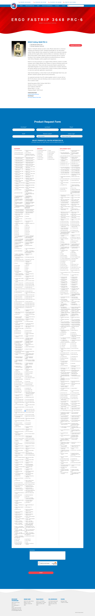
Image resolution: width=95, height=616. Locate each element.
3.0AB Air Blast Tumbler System (30, 279)
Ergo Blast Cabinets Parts (76, 182)
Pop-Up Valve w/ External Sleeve (65, 349)
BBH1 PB (16, 227)
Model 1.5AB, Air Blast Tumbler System (19, 181)
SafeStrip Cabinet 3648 (19, 284)
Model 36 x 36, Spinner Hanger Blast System (19, 167)
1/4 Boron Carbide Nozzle (65, 258)
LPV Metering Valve (75, 228)
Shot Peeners (28, 420)
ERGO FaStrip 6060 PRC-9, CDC (20, 289)
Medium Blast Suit (75, 330)
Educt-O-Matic (28, 540)
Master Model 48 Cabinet (30, 346)
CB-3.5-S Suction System (30, 280)
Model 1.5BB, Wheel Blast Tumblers (30, 188)
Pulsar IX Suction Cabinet (30, 443)
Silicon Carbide (51, 153)
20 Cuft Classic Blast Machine (29, 462)
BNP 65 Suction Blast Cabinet (19, 451)
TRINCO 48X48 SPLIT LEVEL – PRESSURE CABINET (18, 361)
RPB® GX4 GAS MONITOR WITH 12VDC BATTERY (76, 160)
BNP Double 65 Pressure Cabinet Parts (76, 217)
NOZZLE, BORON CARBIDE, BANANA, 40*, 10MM (76, 310)
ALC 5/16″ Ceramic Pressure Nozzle (75, 439)
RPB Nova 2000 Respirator (28, 261)
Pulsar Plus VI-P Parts (75, 224)
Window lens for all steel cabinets (76, 235)
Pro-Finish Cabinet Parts (76, 178)
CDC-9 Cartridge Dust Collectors (29, 395)
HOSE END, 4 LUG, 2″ (64, 162)
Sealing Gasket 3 (74, 388)
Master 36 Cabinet (29, 349)
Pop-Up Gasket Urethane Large (65, 302)
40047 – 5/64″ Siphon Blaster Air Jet (65, 408)
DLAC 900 (17, 228)
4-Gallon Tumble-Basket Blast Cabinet (19, 324)
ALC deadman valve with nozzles (65, 389)
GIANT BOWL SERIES (19, 374)
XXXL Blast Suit (74, 334)
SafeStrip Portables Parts (76, 189)
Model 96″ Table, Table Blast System (19, 169)
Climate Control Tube (19, 482)
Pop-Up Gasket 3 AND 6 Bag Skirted (76, 302)
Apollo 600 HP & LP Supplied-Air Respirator (30, 486)
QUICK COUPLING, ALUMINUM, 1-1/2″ (75, 287)
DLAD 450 (17, 234)
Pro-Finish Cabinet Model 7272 (19, 407)
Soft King (17, 442)
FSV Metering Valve (75, 230)
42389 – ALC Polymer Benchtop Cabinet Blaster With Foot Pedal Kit (29, 252)
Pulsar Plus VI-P (28, 328)
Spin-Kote (27, 496)
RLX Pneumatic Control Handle (65, 461)
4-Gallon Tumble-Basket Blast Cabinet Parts (76, 202)
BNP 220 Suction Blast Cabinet (30, 458)
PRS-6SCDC (17, 268)
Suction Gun (17, 496)
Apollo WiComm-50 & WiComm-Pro (19, 486)
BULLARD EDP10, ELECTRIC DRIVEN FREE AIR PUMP (29, 194)
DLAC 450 (17, 230)
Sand (38, 5)
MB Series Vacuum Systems (18, 503)
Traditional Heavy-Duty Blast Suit (30, 476)
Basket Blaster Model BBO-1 (19, 419)
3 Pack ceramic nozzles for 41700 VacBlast (65, 427)
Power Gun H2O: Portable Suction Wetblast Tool (30, 312)
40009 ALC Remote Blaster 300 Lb (18, 517)
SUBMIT (41, 572)
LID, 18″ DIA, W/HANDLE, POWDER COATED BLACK (76, 322)
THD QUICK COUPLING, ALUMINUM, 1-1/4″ (65, 289)
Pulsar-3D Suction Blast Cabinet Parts (65, 226)
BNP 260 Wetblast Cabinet (30, 455)
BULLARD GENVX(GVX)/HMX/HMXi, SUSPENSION (65, 379)
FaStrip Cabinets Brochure (33, 94)
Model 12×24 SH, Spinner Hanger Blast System (30, 165)
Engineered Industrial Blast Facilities (19, 434)
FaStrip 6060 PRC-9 (18, 287)
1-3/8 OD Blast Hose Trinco (75, 275)
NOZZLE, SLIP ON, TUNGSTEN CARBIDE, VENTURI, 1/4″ (74, 315)
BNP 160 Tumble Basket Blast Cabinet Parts (65, 200)
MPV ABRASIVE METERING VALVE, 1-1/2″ (65, 308)
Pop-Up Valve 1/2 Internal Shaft (65, 351)
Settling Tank (28, 379)
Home (21, 5)
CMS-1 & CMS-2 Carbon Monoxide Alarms (30, 481)
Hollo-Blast (17, 540)
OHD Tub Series (28, 218)
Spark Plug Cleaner (29, 245)
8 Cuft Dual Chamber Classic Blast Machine (29, 465)
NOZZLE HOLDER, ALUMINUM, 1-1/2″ (64, 282)
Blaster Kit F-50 (18, 509)
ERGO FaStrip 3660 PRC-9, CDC (20, 300)
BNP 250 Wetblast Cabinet (19, 457)
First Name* (23, 127)
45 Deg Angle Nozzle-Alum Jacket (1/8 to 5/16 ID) (76, 433)
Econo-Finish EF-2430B (30, 414)
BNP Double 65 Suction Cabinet (19, 446)
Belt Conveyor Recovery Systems (19, 432)
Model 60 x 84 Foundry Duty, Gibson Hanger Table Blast (30, 155)
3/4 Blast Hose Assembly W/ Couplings (76, 338)
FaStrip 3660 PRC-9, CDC (30, 296)
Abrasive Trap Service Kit (65, 342)
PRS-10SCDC (17, 265)
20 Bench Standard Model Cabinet (19, 354)
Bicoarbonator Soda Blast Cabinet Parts (65, 195)
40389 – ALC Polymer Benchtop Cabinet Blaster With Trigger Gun (19, 537)
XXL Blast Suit (63, 334)
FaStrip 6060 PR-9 (29, 287)
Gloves (62, 335)
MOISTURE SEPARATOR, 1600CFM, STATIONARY (19, 210)
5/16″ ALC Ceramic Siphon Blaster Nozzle (65, 406)
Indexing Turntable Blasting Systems (18, 317)
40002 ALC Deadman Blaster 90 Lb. (19, 512)
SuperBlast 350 (28, 388)
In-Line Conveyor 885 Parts (64, 181)
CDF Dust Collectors (29, 431)
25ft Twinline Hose (75, 398)
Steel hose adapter (64, 395)
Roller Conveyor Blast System (29, 151)
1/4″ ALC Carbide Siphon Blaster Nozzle (76, 406)
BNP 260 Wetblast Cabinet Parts (76, 207)
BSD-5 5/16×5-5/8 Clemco (76, 350)
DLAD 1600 (28, 231)
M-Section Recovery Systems (29, 427)
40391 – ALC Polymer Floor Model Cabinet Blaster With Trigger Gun (29, 524)
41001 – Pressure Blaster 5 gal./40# (30, 517)
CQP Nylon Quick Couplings (64, 468)
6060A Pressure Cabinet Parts (76, 195)
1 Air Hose (63, 346)
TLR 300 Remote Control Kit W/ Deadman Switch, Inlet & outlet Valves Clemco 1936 (75, 192)
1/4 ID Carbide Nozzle (65, 274)
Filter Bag (62, 242)
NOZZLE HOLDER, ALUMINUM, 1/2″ (64, 277)
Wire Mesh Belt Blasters (19, 154)
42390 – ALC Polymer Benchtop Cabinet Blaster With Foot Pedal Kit (19, 255)
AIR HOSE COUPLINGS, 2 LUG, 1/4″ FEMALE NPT (76, 172)
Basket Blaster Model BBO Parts (65, 177)
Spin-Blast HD (28, 539)
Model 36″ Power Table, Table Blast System (30, 179)
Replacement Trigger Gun (76, 237)
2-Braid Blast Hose (75, 356)
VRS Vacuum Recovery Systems (30, 274)
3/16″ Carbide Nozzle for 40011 (65, 430)
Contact (63, 5)
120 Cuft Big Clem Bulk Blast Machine (19, 474)
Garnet (50, 150)
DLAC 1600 (28, 227)
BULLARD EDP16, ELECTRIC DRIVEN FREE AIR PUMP (29, 190)
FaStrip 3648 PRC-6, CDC (19, 301)
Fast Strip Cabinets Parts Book (34, 97)
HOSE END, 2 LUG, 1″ (75, 163)
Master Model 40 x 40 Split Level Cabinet (19, 349)
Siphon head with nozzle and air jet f (65, 384)
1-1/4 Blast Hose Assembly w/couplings (65, 340)
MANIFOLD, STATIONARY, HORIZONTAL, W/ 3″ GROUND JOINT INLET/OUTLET (29, 207)
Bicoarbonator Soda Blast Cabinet (30, 440)
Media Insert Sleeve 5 (64, 267)
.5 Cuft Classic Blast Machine (18, 472)
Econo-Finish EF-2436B (19, 414)
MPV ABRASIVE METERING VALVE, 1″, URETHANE (64, 305)
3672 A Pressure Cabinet (30, 433)
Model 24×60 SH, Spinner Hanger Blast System (19, 162)
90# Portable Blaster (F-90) (30, 505)
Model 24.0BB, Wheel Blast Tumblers (30, 181)
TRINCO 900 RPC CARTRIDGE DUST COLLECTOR (28, 367)
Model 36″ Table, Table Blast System (19, 179)
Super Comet (17, 539)
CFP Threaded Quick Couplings (64, 473)
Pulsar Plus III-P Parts (65, 224)
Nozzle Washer (74, 254)
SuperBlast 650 (18, 388)
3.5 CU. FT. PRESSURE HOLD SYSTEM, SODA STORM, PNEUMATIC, (18, 240)
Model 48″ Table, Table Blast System (30, 176)
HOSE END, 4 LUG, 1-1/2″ (76, 162)
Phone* (71, 127)
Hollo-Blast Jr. (28, 502)
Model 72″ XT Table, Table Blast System (30, 172)
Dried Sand (40, 156)
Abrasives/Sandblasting (47, 5)
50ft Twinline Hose (64, 397)
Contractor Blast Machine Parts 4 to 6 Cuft (76, 226)
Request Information (75, 45)
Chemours (50, 156)
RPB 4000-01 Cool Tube (30, 259)
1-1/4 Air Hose (74, 346)
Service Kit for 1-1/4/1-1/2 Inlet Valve (76, 443)
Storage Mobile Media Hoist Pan (19, 379)
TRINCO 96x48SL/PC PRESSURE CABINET (19, 357)
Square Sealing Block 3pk (65, 394)
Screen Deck (28, 381)
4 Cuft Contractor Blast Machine (19, 462)
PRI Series (27, 374)
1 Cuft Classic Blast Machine (29, 469)
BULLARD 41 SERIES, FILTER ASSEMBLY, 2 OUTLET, (18, 203)
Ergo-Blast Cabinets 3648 (19, 306)
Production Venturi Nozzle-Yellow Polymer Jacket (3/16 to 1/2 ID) (74, 424)
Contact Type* (71, 133)
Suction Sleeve (63, 264)
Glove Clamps (74, 242)
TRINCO (62, 254)
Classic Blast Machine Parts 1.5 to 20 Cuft (65, 228)
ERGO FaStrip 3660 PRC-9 (30, 299)
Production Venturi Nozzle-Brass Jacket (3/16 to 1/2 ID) (75, 427)
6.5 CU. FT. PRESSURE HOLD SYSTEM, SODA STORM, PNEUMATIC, (29, 237)
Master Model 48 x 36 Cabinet (29, 345)
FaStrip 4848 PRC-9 (29, 291)
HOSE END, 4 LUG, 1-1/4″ (65, 163)
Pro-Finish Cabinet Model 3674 (30, 403)
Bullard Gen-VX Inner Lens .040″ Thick (65, 371)
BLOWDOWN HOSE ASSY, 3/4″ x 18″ (65, 297)
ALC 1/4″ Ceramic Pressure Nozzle (64, 446)
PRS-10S (27, 265)
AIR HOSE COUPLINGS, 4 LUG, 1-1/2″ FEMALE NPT (65, 168)
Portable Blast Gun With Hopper (19, 501)
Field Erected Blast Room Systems (19, 308)
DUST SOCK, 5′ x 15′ (64, 292)
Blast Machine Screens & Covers (19, 493)
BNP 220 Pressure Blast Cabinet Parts (65, 205)
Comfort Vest (17, 480)
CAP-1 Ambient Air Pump (30, 484)
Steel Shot (40, 153)
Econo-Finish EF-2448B (30, 284)
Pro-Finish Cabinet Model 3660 (19, 403)
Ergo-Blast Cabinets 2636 (30, 306)
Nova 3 (16, 263)
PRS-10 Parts (74, 188)
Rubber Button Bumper (65, 458)
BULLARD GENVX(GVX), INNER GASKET (76, 151)
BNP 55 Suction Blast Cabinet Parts (19, 214)
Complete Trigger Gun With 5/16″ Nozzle (65, 386)
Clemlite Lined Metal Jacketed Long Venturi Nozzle (74, 470)
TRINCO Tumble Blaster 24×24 (30, 334)
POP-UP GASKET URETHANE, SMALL (64, 300)
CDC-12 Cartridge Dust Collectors (19, 398)
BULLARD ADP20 (18, 189)
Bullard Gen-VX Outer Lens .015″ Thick (76, 368)
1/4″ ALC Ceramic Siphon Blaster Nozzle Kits (76, 421)
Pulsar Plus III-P (18, 330)
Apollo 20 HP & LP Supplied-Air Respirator (30, 488)
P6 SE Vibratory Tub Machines (18, 221)
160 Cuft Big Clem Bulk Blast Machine (30, 472)
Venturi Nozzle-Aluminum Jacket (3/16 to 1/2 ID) (76, 408)
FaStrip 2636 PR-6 (18, 410)
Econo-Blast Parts (64, 188)
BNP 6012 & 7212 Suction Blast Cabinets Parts (65, 212)
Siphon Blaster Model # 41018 (19, 507)
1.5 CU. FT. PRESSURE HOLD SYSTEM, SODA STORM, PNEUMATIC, (29, 240)
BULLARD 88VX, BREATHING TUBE (75, 373)
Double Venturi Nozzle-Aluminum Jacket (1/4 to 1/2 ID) (75, 430)
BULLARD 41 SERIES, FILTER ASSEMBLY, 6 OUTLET (18, 200)
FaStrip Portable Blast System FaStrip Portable (19, 274)
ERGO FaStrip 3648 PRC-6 (37, 42)
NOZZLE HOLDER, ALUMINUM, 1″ (64, 280)
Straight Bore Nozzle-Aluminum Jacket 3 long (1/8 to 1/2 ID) (75, 454)
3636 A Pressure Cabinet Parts (76, 198)
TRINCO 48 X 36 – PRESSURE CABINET (19, 364)
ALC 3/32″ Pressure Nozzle (64, 457)
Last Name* (47, 127)
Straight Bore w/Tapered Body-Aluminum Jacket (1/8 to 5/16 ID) (64, 413)
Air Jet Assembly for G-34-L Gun (65, 273)
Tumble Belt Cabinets (29, 321)
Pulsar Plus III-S (18, 333)
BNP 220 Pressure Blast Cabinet (19, 460)
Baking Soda (40, 159)
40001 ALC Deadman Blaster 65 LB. (29, 510)
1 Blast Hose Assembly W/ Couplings (76, 340)
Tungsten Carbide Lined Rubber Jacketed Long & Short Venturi (64, 245)
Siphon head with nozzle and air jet (76, 384)
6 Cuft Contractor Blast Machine (30, 460)
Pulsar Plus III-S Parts (65, 221)
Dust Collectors (28, 152)
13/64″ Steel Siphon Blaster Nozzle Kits (75, 413)
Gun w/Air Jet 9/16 (64, 268)
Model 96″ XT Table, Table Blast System (30, 167)
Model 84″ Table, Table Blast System (19, 172)
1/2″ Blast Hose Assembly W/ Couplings (65, 338)
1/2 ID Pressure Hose (75, 392)
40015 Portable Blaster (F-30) (30, 249)
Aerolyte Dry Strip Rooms (30, 442)
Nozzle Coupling (64, 255)
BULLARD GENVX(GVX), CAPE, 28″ (65, 382)
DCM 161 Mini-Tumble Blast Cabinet (19, 326)
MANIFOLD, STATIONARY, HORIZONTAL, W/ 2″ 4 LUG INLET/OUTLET (19, 206)
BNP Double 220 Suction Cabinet (19, 448)
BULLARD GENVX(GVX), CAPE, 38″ (76, 382)
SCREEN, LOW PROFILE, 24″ (65, 320)
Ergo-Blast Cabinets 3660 (30, 304)
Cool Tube (73, 328)
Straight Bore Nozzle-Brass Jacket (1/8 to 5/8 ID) (76, 416)
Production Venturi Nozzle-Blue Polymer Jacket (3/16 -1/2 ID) (74, 436)
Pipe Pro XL (17, 314)
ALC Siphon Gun (64, 237)
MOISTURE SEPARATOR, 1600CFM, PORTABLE (30, 210)
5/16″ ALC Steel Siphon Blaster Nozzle (76, 401)
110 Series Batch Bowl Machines (19, 217)
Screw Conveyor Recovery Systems (30, 317)
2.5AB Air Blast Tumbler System (19, 281)
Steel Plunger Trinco (75, 264)
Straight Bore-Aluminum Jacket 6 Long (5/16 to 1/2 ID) (64, 451)
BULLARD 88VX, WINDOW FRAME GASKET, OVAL (65, 373)
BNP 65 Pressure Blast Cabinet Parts (75, 212)
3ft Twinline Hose (75, 397)
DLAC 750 (27, 228)
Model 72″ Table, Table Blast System (19, 174)
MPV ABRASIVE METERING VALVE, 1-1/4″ (76, 304)
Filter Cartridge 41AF (75, 378)
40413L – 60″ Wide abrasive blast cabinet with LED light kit (19, 530)
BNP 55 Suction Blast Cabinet (19, 455)
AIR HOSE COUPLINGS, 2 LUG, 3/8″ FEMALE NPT (65, 172)
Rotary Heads (17, 309)
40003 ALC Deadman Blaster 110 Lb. (29, 512)
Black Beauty (51, 157)
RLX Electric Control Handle (64, 463)
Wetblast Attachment (64, 358)
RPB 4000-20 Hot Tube (19, 259)
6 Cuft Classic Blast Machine (29, 467)
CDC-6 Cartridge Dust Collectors (19, 395)
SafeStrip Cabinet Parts (75, 176)
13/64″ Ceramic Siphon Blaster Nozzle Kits (76, 418)
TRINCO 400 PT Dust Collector (29, 370)
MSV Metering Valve (64, 230)
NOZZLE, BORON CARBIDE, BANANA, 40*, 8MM (65, 310)
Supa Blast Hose (74, 458)
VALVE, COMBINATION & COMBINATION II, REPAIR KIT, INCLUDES (75, 295)
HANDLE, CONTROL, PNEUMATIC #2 (75, 158)
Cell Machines (28, 424)
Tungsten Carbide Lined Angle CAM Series (76, 247)
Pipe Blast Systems (18, 150)
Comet (27, 542)
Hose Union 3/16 (64, 392)
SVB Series (27, 214)
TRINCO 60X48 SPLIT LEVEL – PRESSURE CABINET (29, 358)
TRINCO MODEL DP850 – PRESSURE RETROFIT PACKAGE (30, 354)
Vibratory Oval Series (18, 373)
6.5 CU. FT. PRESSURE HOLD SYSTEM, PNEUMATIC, (18, 243)
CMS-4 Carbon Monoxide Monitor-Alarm (19, 312)
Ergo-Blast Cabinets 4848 (19, 304)
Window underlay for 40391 (64, 239)
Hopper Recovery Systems (19, 429)
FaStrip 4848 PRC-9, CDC (19, 291)
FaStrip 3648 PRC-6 (29, 301)
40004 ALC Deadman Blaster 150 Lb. (19, 514)
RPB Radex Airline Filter (30, 257)
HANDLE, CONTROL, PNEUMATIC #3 (64, 158)
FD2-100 (16, 231)
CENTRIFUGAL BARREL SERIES (19, 224)
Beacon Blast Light (75, 354)
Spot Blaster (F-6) (18, 248)
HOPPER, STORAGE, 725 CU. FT (30, 224)
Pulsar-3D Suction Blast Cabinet (19, 329)
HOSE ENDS (74, 252)
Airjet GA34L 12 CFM (64, 270)
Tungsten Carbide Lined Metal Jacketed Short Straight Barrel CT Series (75, 245)
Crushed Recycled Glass (42, 150)
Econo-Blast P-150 (18, 391)
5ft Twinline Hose (75, 395)
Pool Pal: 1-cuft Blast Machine (19, 440)
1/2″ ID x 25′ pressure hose (75, 391)
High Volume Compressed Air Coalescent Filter (30, 491)
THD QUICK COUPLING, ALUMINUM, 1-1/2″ (75, 289)
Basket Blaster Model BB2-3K (19, 421)
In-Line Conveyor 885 (29, 407)
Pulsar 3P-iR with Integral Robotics (30, 315)
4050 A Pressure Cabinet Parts (65, 198)
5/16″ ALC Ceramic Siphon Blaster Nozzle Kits (65, 424)
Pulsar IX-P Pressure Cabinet (18, 444)
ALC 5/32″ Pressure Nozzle (64, 454)
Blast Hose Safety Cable (30, 492)
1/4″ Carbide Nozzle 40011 (64, 433)
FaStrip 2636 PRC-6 (18, 409)
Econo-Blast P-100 (29, 391)
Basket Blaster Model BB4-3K (30, 419)
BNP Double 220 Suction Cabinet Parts (65, 217)
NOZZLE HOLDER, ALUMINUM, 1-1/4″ (75, 280)
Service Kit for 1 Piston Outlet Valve (65, 448)
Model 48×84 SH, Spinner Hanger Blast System (19, 158)
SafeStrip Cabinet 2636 (30, 397)
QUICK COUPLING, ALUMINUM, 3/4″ (64, 284)
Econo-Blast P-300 (29, 389)
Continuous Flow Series (19, 376)
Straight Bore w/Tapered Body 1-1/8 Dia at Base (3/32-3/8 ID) (64, 443)
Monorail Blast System (19, 152)
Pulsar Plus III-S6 (29, 330)
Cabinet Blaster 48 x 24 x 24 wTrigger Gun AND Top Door (30, 527)
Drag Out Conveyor (29, 384)
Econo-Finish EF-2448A (30, 412)
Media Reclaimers (18, 276)
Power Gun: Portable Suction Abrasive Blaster (30, 498)
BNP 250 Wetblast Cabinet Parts (65, 207)
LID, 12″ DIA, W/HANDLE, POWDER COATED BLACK (76, 320)
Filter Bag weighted (75, 258)
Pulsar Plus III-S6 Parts (75, 222)
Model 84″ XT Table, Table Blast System (30, 169)
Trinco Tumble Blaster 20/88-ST (19, 336)
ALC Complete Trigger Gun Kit (76, 239)
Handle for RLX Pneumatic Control (76, 465)
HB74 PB (16, 225)
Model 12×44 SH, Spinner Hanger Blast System (19, 165)
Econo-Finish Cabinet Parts (64, 183)
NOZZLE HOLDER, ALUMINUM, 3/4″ (75, 277)
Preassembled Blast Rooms (18, 322)
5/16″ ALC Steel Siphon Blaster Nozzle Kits (65, 418)
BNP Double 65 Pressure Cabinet (30, 446)
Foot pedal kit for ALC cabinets (65, 235)
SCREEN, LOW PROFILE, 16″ (65, 318)
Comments (32, 550)
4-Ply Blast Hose (64, 356)
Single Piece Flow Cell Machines (29, 310)
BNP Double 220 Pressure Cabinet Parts (76, 215)
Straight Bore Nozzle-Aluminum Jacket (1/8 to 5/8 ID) (65, 421)
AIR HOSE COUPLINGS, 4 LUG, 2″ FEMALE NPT (76, 165)
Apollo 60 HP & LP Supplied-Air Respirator (19, 488)
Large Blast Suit (63, 332)
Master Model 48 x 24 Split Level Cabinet (19, 347)
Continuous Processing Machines (19, 425)
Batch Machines (18, 426)
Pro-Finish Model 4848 (19, 404)
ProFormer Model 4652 (30, 399)
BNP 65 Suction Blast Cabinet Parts (64, 215)
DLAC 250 (27, 230)
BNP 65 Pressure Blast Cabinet (30, 451)
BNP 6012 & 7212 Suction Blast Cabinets (19, 453)
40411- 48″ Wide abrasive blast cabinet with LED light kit (30, 530)
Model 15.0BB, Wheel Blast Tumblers (19, 183)
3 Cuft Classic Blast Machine (18, 469)
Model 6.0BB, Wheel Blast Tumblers (19, 185)
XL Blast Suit (74, 332)
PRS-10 (27, 267)
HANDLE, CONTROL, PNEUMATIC (64, 160)
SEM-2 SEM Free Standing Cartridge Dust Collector (30, 393)
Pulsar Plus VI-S (28, 332)
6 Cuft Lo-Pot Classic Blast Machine (19, 467)
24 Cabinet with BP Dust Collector (30, 352)
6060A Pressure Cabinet (30, 438)
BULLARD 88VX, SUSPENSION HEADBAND (76, 375)
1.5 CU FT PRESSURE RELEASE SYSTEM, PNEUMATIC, (18, 246)
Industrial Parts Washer (30, 385)
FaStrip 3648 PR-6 (18, 303)
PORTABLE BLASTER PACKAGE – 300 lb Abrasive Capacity (18, 342)
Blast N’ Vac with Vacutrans (29, 264)
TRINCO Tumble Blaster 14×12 (30, 336)
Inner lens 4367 (63, 191)
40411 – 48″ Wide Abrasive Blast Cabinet (19, 524)
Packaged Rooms (29, 307)
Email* (23, 133)
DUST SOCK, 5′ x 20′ (75, 292)
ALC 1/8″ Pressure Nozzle (76, 456)
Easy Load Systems (18, 542)
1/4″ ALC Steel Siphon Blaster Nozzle (65, 401)
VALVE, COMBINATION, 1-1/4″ (65, 294)
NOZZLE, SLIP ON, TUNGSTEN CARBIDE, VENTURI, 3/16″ (64, 315)
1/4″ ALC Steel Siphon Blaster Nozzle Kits (65, 416)
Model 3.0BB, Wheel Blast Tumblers (30, 185)
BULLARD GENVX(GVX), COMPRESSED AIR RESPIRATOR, (19, 197)
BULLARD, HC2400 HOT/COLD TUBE (18, 544)
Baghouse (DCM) (18, 392)
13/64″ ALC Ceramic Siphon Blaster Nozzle (65, 404)
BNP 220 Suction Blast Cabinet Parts (75, 205)
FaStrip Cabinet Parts (75, 180)
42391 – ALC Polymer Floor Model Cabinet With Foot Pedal (19, 527)
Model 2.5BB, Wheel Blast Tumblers (19, 188)
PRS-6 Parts (63, 189)
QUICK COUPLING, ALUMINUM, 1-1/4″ (64, 287)
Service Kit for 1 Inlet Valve (76, 450)
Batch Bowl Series (29, 376)
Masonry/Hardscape (30, 5)
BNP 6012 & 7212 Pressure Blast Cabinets (30, 453)
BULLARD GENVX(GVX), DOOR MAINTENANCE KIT (65, 153)
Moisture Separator (64, 390)
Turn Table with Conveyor (30, 377)
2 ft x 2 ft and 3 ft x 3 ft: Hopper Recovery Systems (19, 319)
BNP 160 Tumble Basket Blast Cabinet (30, 326)
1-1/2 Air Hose (74, 345)
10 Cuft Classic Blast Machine (18, 465)
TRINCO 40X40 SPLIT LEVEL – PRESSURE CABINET (29, 364)
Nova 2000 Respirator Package (75, 327)
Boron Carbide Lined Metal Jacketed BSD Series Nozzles (75, 473)
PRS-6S (27, 268)
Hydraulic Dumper (18, 384)
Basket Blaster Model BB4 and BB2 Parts (76, 175)
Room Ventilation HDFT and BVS (30, 276)
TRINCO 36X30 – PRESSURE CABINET (19, 367)
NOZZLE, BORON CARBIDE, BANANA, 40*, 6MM (76, 308)
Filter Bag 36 (63, 261)
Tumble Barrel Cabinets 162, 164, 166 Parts (65, 202)
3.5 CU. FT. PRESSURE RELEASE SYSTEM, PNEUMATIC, (29, 243)
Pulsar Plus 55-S (18, 332)
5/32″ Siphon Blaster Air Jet (76, 411)
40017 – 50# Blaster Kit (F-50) (19, 505)
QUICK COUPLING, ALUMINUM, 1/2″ (75, 282)
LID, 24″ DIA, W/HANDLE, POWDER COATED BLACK (65, 325)
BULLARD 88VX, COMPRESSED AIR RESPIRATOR (28, 197)
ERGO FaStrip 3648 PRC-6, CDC (20, 413)
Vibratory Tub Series (29, 371)
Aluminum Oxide (51, 159)
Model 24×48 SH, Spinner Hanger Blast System (30, 162)
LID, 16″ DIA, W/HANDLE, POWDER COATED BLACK (65, 322)
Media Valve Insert (75, 265)
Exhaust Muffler (74, 467)
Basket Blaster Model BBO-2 (30, 416)
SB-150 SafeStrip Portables (18, 272)
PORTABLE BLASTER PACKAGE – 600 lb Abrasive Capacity (29, 339)
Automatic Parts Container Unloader (19, 386)
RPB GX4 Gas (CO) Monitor (29, 254)
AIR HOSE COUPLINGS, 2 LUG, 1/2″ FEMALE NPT (76, 170)
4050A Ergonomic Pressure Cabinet (29, 436)
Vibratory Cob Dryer (29, 373)
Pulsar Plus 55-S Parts (65, 222)
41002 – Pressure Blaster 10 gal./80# (19, 519)
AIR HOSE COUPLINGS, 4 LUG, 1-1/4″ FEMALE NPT (76, 168)
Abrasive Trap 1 (74, 342)
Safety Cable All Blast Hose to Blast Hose (76, 336)
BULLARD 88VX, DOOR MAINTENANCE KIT (75, 371)
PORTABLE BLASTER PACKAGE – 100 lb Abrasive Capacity (29, 342)
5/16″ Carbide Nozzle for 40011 (65, 436)
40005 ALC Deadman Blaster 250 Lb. (29, 514)
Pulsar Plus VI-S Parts (75, 221)
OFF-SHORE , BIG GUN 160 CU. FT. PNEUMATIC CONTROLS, (19, 237)
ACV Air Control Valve (19, 490)
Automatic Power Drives (19, 338)
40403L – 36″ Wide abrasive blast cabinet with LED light (19, 533)
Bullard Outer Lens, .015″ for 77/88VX (76, 366)
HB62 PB (27, 225)
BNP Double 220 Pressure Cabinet (30, 448)
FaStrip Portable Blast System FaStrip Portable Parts (75, 186)
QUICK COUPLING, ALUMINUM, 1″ (75, 284)
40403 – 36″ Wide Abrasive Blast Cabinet (19, 521)
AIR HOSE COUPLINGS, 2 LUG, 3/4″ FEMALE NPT (65, 170)
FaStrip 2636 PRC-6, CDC (30, 409)
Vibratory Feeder (18, 377)
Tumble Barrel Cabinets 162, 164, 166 (30, 324)
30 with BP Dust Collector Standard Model (19, 352)
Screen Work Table (18, 381)
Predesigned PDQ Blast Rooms (30, 319)
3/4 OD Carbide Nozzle (75, 272)
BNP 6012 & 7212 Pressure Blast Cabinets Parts (75, 210)
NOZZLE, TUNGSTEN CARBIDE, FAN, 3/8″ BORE (65, 312)
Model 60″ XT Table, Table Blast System (30, 174)
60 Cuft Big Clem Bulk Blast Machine (29, 474)
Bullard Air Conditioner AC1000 (30, 544)
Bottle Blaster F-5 (29, 507)
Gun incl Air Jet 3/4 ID (75, 268)
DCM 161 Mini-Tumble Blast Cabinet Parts (75, 200)
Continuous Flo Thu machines (18, 219)
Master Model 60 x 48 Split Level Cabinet (19, 345)
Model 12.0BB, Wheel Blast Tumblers (30, 183)
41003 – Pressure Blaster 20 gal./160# (30, 519)
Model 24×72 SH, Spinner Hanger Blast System (19, 160)
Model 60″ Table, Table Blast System (19, 176)
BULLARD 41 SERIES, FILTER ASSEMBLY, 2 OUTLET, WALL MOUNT (29, 200)
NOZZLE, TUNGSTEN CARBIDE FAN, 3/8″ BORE (76, 312)
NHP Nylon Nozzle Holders (76, 462)
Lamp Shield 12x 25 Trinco (76, 267)
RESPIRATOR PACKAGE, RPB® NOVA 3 (65, 331)
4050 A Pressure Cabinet (19, 438)
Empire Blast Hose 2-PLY (65, 174)
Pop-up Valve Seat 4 (75, 348)
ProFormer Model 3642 (19, 399)
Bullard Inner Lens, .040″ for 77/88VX (65, 368)
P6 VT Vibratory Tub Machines (29, 221)
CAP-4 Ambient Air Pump (19, 484)
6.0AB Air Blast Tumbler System (19, 279)
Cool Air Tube (28, 478)
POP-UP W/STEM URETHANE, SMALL (75, 297)
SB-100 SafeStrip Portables (29, 272)
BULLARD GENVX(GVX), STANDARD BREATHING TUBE (64, 376)
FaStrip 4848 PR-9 (18, 292)
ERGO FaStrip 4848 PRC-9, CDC (30, 293)
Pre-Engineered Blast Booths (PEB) (19, 416)
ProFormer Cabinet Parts (65, 178)
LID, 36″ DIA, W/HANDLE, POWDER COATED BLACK (76, 325)
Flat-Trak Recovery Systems (29, 429)
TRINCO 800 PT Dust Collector (19, 370)
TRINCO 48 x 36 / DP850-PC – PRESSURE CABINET (30, 360)
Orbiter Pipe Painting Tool (76, 361)
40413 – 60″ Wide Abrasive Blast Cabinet (29, 521)
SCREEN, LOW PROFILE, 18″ (76, 318)
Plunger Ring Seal (64, 265)
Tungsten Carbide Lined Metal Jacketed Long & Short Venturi (64, 248)
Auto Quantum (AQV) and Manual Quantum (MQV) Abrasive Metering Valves (65, 232)
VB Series (27, 216)
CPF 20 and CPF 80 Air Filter (19, 479)
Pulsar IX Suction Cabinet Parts (76, 219)
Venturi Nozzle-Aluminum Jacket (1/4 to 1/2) (76, 446)
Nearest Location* (47, 133)
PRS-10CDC (17, 267)
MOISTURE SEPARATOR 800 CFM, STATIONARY (19, 212)
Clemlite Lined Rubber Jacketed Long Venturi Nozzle (64, 470)
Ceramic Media (40, 157)
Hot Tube (62, 328)
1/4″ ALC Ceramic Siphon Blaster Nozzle (76, 404)
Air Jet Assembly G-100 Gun (76, 271)
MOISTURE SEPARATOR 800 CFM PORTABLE (30, 212)
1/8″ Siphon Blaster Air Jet (65, 410)
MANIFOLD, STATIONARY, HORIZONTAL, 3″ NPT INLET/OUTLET (29, 203)
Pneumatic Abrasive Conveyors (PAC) (29, 501)
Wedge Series (17, 371)
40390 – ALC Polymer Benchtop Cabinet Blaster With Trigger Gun (29, 533)
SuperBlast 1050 (18, 389)
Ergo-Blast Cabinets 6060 (30, 303)
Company (57, 5)
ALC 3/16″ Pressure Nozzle (75, 448)
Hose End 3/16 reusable (76, 394)
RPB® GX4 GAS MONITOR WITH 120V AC (65, 327)
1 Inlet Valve (63, 345)
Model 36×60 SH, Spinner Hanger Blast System (30, 158)
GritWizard (63, 150)
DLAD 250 (27, 234)
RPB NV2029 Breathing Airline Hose (19, 258)
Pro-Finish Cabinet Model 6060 (30, 405)
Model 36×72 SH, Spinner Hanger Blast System (30, 160)
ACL (61, 252)
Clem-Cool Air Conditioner (30, 482)
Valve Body (73, 261)
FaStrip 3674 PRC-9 (18, 296)
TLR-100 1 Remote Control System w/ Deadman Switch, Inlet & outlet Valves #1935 (65, 439)
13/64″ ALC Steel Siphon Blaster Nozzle (65, 399)
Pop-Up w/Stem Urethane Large (76, 300)
